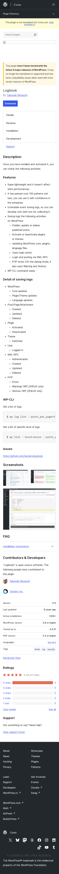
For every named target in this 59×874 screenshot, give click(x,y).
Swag (35, 792)
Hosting (7, 761)
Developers (9, 787)
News (6, 756)
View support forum (14, 732)
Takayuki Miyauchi (17, 95)
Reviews (11, 123)
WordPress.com (13, 802)
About (6, 750)
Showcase (37, 750)
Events (35, 782)
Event (37, 649)
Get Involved (38, 776)
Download (10, 103)
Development (13, 138)
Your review (9, 709)
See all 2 (52, 642)
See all (52, 709)
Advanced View (12, 657)
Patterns (36, 767)
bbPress (9, 813)
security (51, 649)
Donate (36, 787)
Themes (35, 756)
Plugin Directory (11, 13)
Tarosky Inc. (16, 591)
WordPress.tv (12, 792)
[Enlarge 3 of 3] (51, 492)
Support (10, 146)
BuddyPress (11, 818)
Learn (6, 776)
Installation (12, 130)
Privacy (7, 767)
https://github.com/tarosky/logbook (23, 456)
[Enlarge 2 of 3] (51, 473)
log (43, 649)
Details (10, 115)
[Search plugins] (35, 35)
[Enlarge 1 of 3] (24, 473)
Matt (7, 808)
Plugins (35, 761)
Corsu (13, 832)
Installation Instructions (16, 546)
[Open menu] (54, 4)
